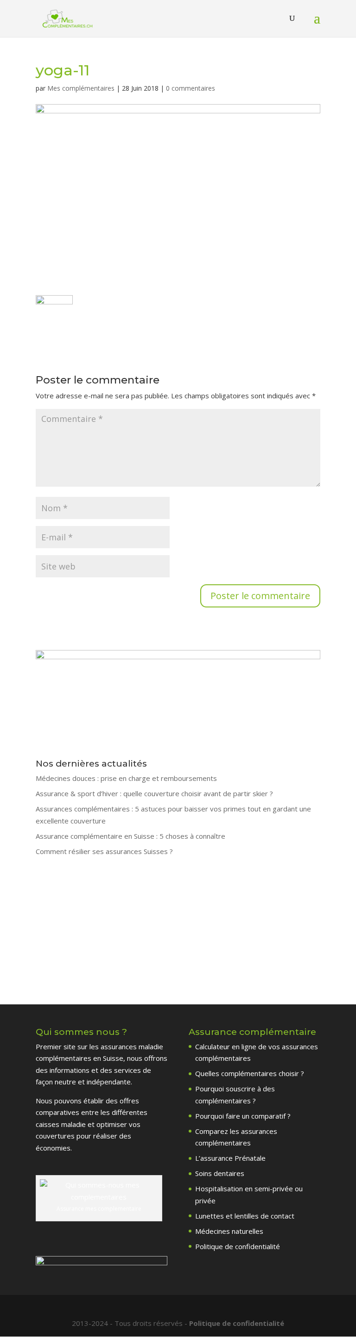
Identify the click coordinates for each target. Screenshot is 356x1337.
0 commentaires (190, 88)
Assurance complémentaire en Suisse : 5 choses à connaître (130, 836)
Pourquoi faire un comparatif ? (243, 1115)
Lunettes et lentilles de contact (244, 1215)
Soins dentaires (219, 1173)
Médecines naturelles (229, 1231)
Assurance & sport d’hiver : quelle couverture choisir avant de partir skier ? (154, 793)
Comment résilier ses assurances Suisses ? (104, 851)
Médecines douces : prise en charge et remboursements (126, 778)
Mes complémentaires (80, 88)
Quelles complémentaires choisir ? (249, 1073)
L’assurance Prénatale (230, 1158)
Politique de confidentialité (237, 1246)
